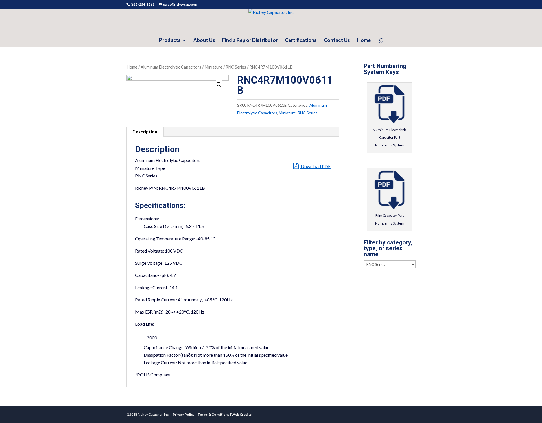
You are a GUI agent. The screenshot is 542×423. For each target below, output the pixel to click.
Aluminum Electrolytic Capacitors (171, 66)
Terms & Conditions (213, 414)
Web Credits (241, 414)
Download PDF (315, 166)
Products (170, 40)
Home (364, 40)
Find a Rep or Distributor (250, 40)
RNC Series (236, 66)
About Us (204, 40)
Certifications (301, 40)
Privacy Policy (183, 414)
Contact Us (337, 40)
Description (144, 131)
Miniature (213, 66)
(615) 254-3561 (142, 4)
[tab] (145, 132)
